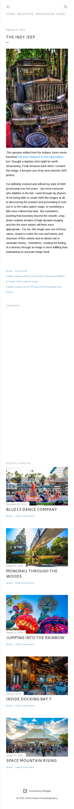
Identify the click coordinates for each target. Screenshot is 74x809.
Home (10, 14)
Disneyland (37, 276)
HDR (18, 281)
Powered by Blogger (40, 790)
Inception (25, 14)
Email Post (21, 271)
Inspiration (44, 14)
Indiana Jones (30, 281)
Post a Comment (24, 516)
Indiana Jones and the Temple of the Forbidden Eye (33, 286)
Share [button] (9, 271)
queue (9, 291)
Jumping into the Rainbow (35, 637)
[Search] (65, 6)
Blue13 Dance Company (31, 509)
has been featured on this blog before (40, 156)
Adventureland (22, 276)
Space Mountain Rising (31, 760)
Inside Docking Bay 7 (28, 698)
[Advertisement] (37, 428)
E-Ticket (10, 281)
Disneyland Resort (55, 276)
